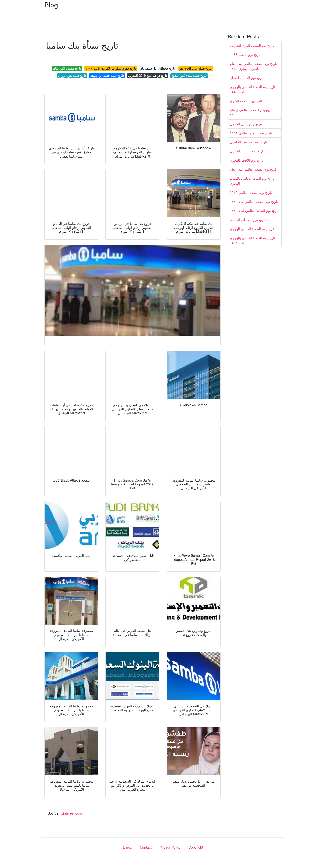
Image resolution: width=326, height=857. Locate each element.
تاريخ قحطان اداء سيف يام (157, 68)
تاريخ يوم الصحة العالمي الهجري (252, 228)
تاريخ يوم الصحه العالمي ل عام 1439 (251, 112)
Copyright (196, 847)
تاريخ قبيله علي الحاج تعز (195, 68)
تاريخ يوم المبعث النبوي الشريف (252, 45)
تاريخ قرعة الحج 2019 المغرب (147, 75)
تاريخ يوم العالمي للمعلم (246, 77)
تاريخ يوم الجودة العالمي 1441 (251, 133)
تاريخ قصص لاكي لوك (67, 68)
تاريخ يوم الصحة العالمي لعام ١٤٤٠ (254, 210)
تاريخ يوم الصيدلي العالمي (248, 219)
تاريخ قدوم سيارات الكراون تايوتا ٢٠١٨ (111, 68)
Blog (51, 4)
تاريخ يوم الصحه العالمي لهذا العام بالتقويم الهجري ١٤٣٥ (253, 66)
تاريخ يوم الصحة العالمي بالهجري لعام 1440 (252, 89)
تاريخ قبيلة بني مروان (72, 75)
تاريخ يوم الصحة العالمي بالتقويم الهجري (252, 181)
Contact (146, 847)
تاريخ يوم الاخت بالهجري (246, 160)
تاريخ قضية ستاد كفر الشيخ (189, 75)
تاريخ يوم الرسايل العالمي (248, 123)
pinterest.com (71, 813)
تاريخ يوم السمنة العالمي (247, 151)
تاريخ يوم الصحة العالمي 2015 (251, 192)
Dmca (127, 847)
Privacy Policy (170, 847)
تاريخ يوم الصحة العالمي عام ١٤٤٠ (254, 201)
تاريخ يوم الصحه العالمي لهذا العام (253, 169)
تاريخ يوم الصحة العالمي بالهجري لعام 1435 (252, 240)
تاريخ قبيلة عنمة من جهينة (107, 75)
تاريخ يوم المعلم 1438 (245, 54)
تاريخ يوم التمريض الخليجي (248, 142)
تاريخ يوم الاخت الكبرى (246, 100)
